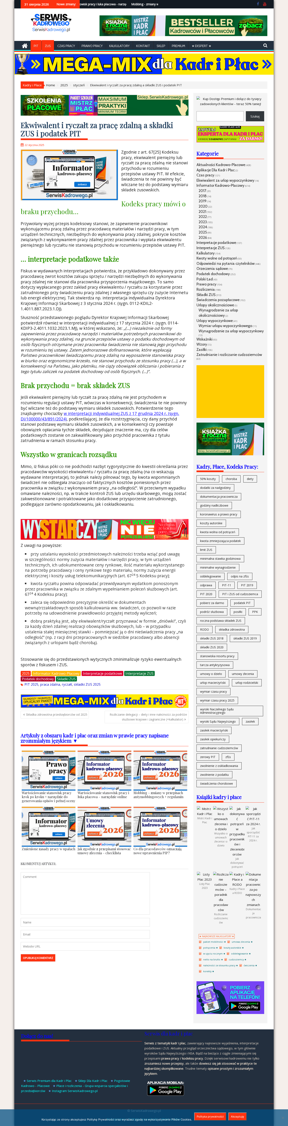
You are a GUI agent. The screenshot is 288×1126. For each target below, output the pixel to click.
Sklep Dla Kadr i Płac (93, 1081)
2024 (203, 227)
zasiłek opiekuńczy (213, 739)
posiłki (238, 612)
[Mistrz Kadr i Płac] (204, 814)
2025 (26, 673)
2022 (203, 216)
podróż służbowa (212, 612)
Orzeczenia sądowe (212, 268)
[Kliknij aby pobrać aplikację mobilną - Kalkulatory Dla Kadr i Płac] (230, 1013)
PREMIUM (178, 46)
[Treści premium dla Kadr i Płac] (230, 104)
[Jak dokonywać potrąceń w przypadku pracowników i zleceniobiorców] (237, 854)
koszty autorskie (211, 523)
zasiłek (250, 721)
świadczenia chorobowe (216, 783)
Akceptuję (237, 1116)
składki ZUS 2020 (211, 647)
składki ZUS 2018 (211, 638)
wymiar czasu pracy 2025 (217, 700)
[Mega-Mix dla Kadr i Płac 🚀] (104, 706)
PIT (36, 46)
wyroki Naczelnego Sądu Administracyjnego (217, 711)
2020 (203, 206)
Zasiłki (201, 349)
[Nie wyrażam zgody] (283, 1118)
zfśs (228, 757)
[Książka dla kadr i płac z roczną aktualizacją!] (104, 538)
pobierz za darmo (212, 603)
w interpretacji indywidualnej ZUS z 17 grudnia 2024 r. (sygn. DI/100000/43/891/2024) (100, 416)
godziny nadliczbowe (214, 505)
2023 (203, 222)
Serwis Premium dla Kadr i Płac (49, 1081)
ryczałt (67, 684)
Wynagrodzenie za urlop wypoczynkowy (231, 331)
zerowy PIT (207, 757)
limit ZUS (206, 550)
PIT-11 (226, 585)
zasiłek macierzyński (214, 730)
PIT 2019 (247, 585)
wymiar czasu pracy (213, 691)
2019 (202, 201)
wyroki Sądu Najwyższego (218, 721)
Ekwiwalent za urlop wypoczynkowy (225, 180)
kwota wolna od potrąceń (217, 532)
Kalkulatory (119, 46)
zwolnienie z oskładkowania (219, 766)
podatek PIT (242, 603)
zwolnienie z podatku (214, 775)
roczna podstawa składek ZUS (220, 621)
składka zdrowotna (232, 629)
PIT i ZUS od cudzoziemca (240, 594)
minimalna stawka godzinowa (220, 559)
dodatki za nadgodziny (215, 488)
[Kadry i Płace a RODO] (237, 884)
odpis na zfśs (240, 576)
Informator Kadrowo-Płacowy (56, 673)
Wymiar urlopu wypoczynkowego (225, 325)
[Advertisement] (230, 391)
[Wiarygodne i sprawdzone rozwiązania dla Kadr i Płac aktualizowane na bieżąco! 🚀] (144, 73)
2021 (202, 211)
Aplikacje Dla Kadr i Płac (215, 170)
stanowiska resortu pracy (217, 656)
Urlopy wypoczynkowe (214, 320)
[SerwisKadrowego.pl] (24, 45)
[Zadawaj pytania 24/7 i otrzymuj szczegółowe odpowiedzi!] (230, 141)
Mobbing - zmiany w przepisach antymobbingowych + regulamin (155, 4)
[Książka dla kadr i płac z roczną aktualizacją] (183, 35)
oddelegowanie (210, 576)
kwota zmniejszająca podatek (220, 541)
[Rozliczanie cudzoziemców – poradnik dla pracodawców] (221, 910)
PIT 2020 (206, 594)
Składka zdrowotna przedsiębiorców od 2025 (56, 714)
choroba (231, 479)
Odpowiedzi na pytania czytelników (225, 263)
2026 (203, 237)
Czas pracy (205, 175)
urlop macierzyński (213, 683)
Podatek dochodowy (38, 679)
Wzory (201, 344)
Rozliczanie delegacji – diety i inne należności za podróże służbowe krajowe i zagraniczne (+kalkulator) (148, 716)
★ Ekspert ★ (201, 46)
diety (250, 479)
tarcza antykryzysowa (215, 665)
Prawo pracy (92, 46)
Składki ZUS (66, 679)
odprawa (206, 585)
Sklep (161, 46)
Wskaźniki (204, 339)
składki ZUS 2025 (87, 684)
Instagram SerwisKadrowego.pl (75, 1091)
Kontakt (143, 46)
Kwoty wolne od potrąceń (216, 258)
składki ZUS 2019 (245, 638)
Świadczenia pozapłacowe (218, 299)
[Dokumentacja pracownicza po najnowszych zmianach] (253, 905)
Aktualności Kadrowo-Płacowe (220, 164)
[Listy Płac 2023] (204, 879)
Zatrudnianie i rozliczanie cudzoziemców (229, 354)
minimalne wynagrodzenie (218, 567)
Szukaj (255, 116)
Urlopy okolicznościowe (215, 305)
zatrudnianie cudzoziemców (219, 748)
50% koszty (208, 479)
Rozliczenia (205, 289)
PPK (255, 612)
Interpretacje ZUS (139, 673)
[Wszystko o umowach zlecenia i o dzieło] (221, 829)
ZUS (48, 46)
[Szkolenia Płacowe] (104, 114)
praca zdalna (50, 684)
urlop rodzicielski (247, 683)
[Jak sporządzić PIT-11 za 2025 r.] (253, 824)
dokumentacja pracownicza (219, 497)
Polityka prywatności (210, 1116)
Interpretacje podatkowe (102, 673)
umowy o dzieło (211, 674)
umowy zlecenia (243, 674)
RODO (204, 629)
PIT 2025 (31, 684)
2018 (203, 196)
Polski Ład (204, 279)
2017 (202, 190)
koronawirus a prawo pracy (218, 514)
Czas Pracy (66, 46)
